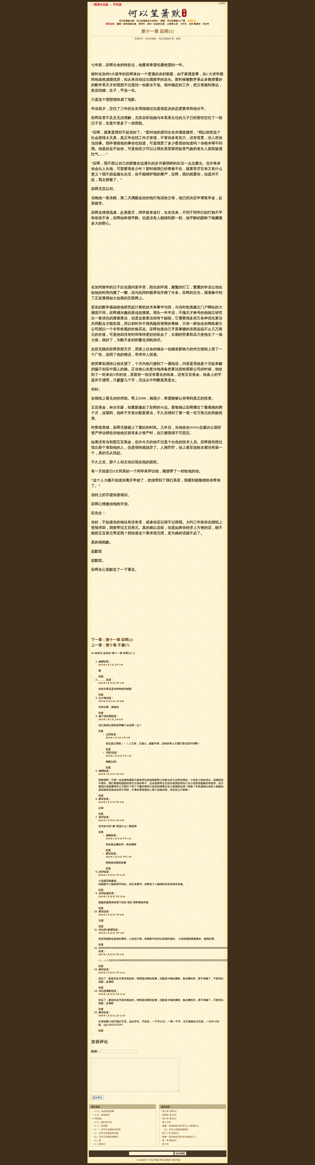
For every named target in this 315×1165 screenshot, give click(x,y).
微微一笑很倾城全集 (126, 24)
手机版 (117, 4)
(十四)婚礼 (97, 1118)
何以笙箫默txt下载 (176, 20)
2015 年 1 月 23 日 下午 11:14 (111, 994)
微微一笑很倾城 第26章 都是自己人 (179, 1136)
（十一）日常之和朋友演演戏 (106, 1129)
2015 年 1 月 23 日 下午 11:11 (111, 973)
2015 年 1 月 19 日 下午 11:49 (111, 875)
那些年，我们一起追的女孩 (152, 24)
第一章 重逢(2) (169, 1140)
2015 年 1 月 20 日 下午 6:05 (111, 915)
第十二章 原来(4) (170, 1133)
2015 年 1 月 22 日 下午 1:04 (111, 933)
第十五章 (166, 1122)
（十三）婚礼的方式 (102, 1122)
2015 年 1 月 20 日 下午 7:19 (118, 756)
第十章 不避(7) (117, 645)
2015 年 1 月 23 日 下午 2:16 (111, 954)
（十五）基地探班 (101, 1115)
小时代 (183, 24)
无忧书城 (175, 1160)
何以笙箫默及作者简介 (147, 20)
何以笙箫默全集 (126, 20)
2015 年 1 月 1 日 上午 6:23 (110, 719)
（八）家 (96, 1140)
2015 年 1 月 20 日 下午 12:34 (111, 896)
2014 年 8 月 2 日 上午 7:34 (110, 665)
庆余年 (206, 24)
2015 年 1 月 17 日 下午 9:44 (111, 802)
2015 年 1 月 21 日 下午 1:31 (118, 838)
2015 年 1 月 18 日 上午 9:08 (111, 820)
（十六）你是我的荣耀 (103, 1111)
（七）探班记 (98, 1144)
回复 (101, 676)
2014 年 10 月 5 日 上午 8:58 (111, 701)
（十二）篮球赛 (100, 1126)
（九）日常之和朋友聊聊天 (105, 1136)
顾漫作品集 (101, 4)
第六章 (165, 1144)
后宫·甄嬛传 (195, 24)
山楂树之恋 (172, 24)
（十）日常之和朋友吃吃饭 (105, 1133)
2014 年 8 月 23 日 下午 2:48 (111, 683)
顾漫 (163, 20)
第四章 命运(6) (169, 1115)
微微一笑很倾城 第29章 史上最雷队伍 (180, 1126)
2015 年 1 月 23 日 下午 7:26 (118, 857)
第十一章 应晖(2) (119, 640)
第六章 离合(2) (169, 1118)
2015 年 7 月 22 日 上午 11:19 (111, 1016)
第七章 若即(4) (169, 1111)
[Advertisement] (157, 50)
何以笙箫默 (150, 38)
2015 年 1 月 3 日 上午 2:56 (118, 738)
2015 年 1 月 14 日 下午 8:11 (111, 774)
